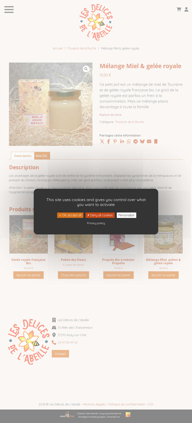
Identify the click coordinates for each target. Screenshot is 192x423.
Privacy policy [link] (96, 223)
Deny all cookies (101, 215)
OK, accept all (71, 215)
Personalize (126, 215)
